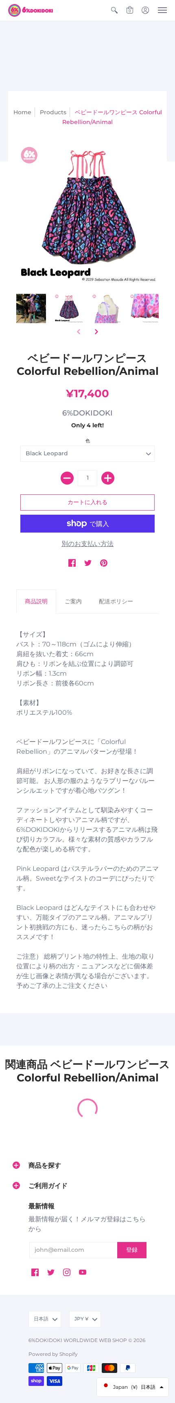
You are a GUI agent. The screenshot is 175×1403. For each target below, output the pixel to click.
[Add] (107, 478)
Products (53, 112)
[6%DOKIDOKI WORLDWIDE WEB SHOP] (30, 10)
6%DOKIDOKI (87, 413)
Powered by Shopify (53, 1354)
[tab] (36, 601)
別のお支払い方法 (87, 544)
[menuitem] (114, 10)
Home (22, 112)
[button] (114, 10)
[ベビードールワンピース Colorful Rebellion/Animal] (31, 308)
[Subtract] (67, 478)
